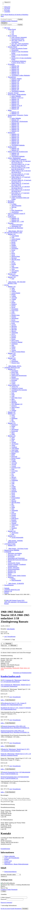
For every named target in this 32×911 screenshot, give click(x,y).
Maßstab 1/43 (15, 69)
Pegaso (13, 262)
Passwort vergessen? (6, 902)
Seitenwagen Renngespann (19, 375)
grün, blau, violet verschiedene (20, 43)
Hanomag (14, 491)
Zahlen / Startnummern (14, 158)
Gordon (13, 488)
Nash (12, 505)
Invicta (13, 320)
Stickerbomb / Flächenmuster (19, 121)
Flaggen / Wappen (16, 78)
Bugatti (13, 243)
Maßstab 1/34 (11, 423)
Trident (13, 347)
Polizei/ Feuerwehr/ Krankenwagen (18, 151)
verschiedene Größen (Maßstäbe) (20, 75)
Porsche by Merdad (16, 342)
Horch (13, 253)
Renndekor (11, 202)
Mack (13, 399)
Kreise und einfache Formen (19, 48)
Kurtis (13, 323)
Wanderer (14, 528)
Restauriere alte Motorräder (15, 228)
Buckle (13, 242)
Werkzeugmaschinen (13, 569)
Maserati (13, 501)
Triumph (13, 523)
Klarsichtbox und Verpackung (16, 558)
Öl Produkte (11, 64)
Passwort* (3, 899)
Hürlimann (14, 418)
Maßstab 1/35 (15, 112)
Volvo (13, 269)
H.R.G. (13, 313)
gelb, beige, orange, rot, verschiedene (18, 41)
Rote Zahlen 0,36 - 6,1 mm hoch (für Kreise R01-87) (20, 187)
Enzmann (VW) (15, 467)
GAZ (12, 482)
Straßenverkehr (12, 147)
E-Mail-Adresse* (5, 897)
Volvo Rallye (15, 270)
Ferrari (13, 250)
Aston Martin (15, 236)
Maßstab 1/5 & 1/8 (16, 105)
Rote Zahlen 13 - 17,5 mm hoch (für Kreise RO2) (20, 193)
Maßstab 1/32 (15, 70)
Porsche (13, 264)
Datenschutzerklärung (10, 871)
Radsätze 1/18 (12, 572)
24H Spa (13, 207)
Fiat (12, 474)
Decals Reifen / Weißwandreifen (17, 94)
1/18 (12, 31)
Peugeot (13, 515)
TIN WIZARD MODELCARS (13, 232)
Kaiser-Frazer (15, 321)
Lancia (13, 499)
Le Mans (13, 204)
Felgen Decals (12, 29)
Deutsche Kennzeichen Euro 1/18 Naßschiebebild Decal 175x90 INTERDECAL (15, 777)
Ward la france (15, 407)
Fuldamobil (14, 480)
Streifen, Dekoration (13, 567)
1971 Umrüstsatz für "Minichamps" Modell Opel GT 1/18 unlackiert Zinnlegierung (15, 685)
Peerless (13, 337)
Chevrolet (14, 297)
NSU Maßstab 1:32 (16, 404)
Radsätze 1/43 (12, 571)
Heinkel (13, 377)
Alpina (13, 445)
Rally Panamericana (17, 210)
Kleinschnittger (15, 498)
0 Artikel (3, 21)
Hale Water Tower (16, 397)
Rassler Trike (15, 374)
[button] (16, 676)
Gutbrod (13, 490)
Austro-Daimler (15, 239)
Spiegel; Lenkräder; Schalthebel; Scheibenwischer (17, 565)
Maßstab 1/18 (15, 74)
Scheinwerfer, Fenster (14, 563)
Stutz (12, 345)
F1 (12, 209)
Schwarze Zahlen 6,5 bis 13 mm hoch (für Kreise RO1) (20, 168)
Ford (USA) (14, 310)
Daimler (13, 245)
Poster (9, 561)
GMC (13, 312)
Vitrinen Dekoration (17, 224)
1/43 (12, 34)
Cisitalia (13, 299)
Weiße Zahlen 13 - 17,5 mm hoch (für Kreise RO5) (20, 177)
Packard (13, 336)
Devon (13, 307)
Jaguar (13, 255)
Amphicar (14, 447)
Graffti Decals (12, 216)
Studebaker (14, 343)
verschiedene (15, 212)
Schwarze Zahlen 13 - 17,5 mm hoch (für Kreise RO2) (20, 174)
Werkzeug (11, 577)
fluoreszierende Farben (17, 39)
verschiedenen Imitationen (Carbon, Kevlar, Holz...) (18, 61)
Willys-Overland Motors (18, 351)
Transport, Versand (13, 93)
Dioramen (10, 223)
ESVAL (6, 285)
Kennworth (14, 431)
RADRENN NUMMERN (18, 159)
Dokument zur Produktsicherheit (22, 672)
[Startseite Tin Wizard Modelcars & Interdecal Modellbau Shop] (16, 16)
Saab (12, 266)
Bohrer (13, 578)
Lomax (13, 383)
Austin (13, 417)
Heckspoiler (11, 556)
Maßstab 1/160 (15, 80)
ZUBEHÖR (7, 551)
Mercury (13, 331)
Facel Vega (14, 471)
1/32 (12, 32)
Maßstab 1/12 (11, 536)
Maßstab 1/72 (15, 113)
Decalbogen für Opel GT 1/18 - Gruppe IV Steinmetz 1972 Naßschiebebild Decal (16, 708)
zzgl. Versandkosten (9, 636)
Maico (13, 439)
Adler (13, 288)
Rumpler (13, 520)
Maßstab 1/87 (15, 67)
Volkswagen (14, 267)
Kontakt (6, 859)
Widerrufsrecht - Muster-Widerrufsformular (16, 864)
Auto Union (14, 450)
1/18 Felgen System (9, 544)
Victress (13, 350)
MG (12, 420)
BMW (13, 455)
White (13, 409)
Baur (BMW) (15, 451)
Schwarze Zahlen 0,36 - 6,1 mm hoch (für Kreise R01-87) (20, 165)
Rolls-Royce (14, 518)
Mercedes (14, 329)
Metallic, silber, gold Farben (19, 45)
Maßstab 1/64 (15, 66)
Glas (12, 251)
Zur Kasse (7, 8)
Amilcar (13, 291)
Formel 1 (13, 478)
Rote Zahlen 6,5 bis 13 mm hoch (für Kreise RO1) (20, 190)
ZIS (12, 529)
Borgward (14, 240)
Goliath (13, 486)
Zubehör (13, 410)
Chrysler (13, 464)
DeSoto (13, 305)
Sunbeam (14, 521)
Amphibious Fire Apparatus (19, 390)
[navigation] (4, 888)
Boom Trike (14, 372)
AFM (12, 415)
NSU (12, 509)
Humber (13, 316)
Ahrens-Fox (14, 386)
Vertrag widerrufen (9, 856)
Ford (12, 393)
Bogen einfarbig (12, 35)
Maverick (14, 326)
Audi (12, 237)
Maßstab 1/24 (15, 72)
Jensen (13, 496)
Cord (12, 301)
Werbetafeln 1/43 (16, 226)
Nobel (13, 507)
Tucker (13, 348)
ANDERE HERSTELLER (12, 367)
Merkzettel (7, 7)
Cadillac (13, 296)
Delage (13, 302)
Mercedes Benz (15, 259)
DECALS (7, 27)
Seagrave (14, 405)
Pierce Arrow (15, 340)
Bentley (13, 294)
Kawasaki (14, 380)
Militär (10, 110)
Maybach (14, 258)
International (14, 318)
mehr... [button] (3, 700)
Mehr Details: (15, 231)
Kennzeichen (11, 132)
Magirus (13, 401)
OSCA (13, 334)
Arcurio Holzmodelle (17, 537)
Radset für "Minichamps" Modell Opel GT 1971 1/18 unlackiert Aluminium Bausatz (16, 754)
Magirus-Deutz (15, 256)
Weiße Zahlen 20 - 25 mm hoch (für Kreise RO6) (20, 184)
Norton (13, 382)
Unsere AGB (8, 861)
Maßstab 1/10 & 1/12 (17, 97)
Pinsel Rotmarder (16, 580)
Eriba (12, 469)
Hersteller (3, 874)
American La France (17, 388)
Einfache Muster (12, 47)
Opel (12, 261)
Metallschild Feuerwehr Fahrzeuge (17, 559)
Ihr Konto (7, 10)
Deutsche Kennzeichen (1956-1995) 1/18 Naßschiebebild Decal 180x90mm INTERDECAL (15, 731)
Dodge (13, 426)
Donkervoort (15, 378)
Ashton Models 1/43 (13, 385)
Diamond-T (14, 424)
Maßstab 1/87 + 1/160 (17, 221)
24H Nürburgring (16, 205)
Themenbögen (12, 77)
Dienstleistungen (9, 585)
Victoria (13, 442)
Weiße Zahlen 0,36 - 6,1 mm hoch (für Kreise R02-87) (21, 161)
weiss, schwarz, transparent (19, 37)
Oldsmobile (14, 332)
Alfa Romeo (14, 444)
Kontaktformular (5, 848)
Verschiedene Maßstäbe (18, 91)
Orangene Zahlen (16, 196)
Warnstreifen (14, 50)
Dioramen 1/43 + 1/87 (14, 555)
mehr (12, 801)
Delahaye (14, 247)
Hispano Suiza (15, 315)
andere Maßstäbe (16, 96)
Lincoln (13, 324)
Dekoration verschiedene (15, 553)
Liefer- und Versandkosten (11, 858)
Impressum (7, 862)
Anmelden (7, 11)
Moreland (14, 402)
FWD (13, 394)
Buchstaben (11, 201)
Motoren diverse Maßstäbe (11, 550)
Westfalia (14, 272)
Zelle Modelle (11, 629)
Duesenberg (14, 248)
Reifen (10, 574)
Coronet (13, 466)
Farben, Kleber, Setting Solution (17, 575)
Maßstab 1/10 (15, 131)
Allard (13, 289)
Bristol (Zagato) (15, 458)
